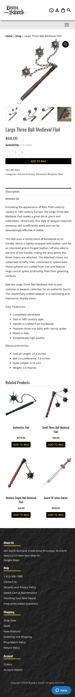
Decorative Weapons (46, 174)
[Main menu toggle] (66, 24)
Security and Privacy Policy (20, 587)
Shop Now (10, 620)
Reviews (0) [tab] (12, 198)
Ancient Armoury (26, 174)
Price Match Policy (15, 642)
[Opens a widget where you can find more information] (61, 690)
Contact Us (10, 582)
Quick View (21, 421)
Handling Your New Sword (20, 598)
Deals (7, 626)
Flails (60, 174)
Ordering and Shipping (18, 637)
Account (57, 10)
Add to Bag (38, 161)
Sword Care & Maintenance (20, 592)
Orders (8, 664)
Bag (63, 10)
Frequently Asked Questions (21, 603)
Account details (13, 669)
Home (9, 36)
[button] (68, 11)
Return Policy (12, 647)
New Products (12, 631)
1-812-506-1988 (13, 576)
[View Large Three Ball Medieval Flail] (12, 114)
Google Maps (11, 560)
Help (52, 10)
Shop (18, 36)
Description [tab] (12, 191)
